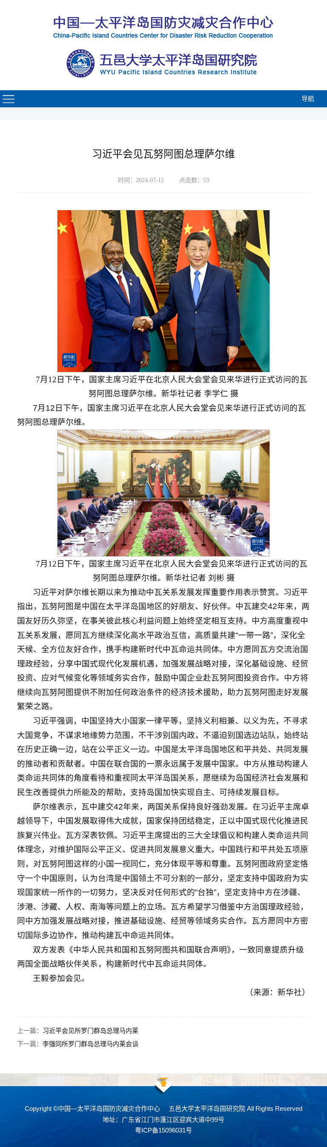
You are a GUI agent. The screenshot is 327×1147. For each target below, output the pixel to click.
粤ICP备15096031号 (163, 1130)
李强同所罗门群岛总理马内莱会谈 (90, 1043)
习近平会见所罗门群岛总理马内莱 (90, 1030)
